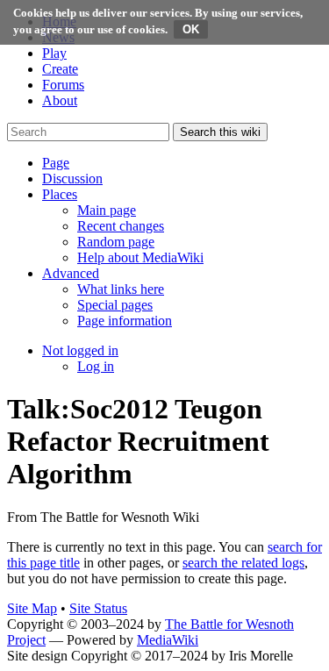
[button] (55, 162)
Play (54, 53)
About (59, 100)
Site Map (32, 608)
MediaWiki (167, 639)
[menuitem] (106, 210)
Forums (63, 84)
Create (60, 68)
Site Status (98, 608)
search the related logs (243, 562)
